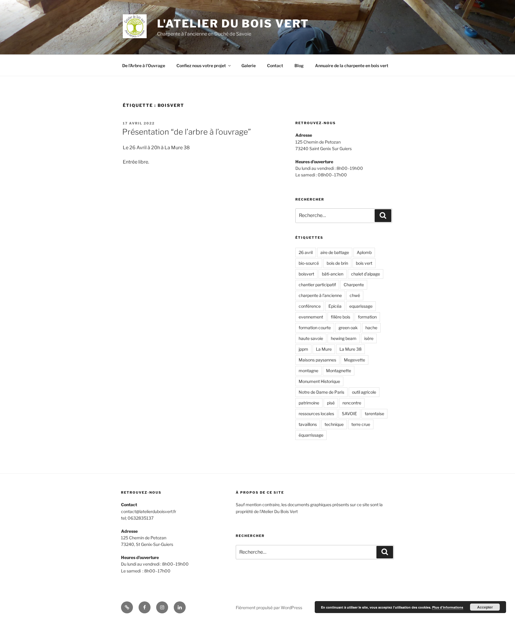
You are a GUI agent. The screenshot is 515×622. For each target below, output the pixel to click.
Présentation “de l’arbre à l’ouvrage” (186, 131)
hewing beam (343, 338)
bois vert (364, 263)
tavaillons (308, 424)
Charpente (354, 284)
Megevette (354, 359)
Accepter (485, 607)
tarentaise (374, 413)
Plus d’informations (447, 607)
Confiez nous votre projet (201, 65)
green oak (348, 327)
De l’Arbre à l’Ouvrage (143, 65)
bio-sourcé (309, 263)
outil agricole (364, 392)
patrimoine (309, 402)
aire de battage (334, 252)
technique (334, 424)
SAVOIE (349, 413)
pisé (331, 402)
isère (368, 338)
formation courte (315, 327)
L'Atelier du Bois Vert (233, 23)
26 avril (306, 252)
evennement (311, 316)
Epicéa (335, 306)
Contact (275, 65)
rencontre (351, 402)
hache (371, 327)
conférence (310, 306)
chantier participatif (317, 284)
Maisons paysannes (317, 359)
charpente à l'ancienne (320, 295)
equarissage (361, 306)
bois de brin (337, 263)
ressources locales (316, 413)
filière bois (340, 316)
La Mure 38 (350, 349)
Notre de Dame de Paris (321, 392)
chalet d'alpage (365, 273)
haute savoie (311, 338)
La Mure (324, 349)
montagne (308, 370)
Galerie (248, 65)
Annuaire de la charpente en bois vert (351, 65)
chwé (355, 295)
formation (367, 316)
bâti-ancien (332, 273)
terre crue (360, 424)
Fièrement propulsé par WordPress (269, 607)
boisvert (306, 273)
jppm (303, 349)
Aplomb (364, 252)
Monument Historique (319, 381)
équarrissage (311, 435)
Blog (299, 65)
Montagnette (338, 370)
